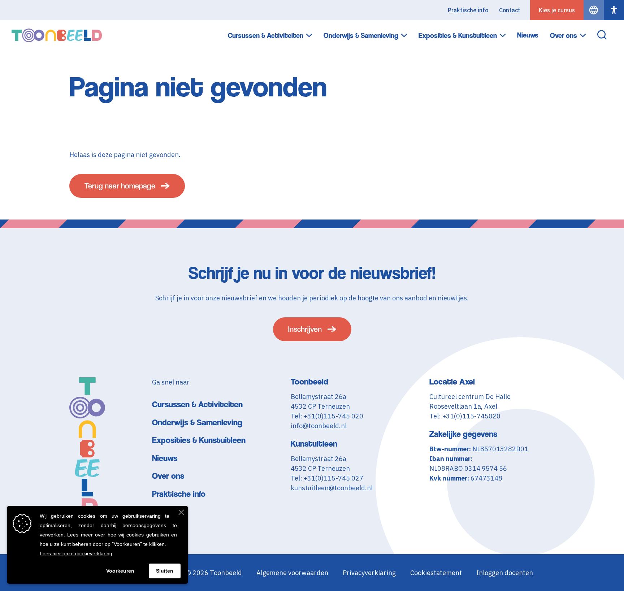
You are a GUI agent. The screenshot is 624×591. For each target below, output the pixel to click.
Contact (509, 10)
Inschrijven (305, 329)
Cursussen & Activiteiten (265, 35)
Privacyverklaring (369, 573)
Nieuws (527, 35)
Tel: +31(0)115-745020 (464, 416)
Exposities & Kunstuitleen (458, 35)
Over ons (563, 35)
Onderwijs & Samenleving (361, 35)
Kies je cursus (557, 10)
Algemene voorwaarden (292, 573)
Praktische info (468, 10)
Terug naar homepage (119, 185)
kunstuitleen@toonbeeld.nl (332, 488)
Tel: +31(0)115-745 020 (327, 416)
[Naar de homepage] (57, 35)
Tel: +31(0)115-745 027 (327, 478)
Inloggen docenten (504, 573)
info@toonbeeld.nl (319, 426)
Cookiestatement (436, 573)
